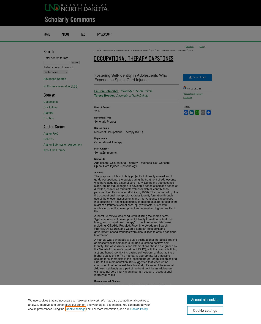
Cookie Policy (139, 309)
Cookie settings (75, 309)
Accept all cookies (205, 299)
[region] (130, 304)
